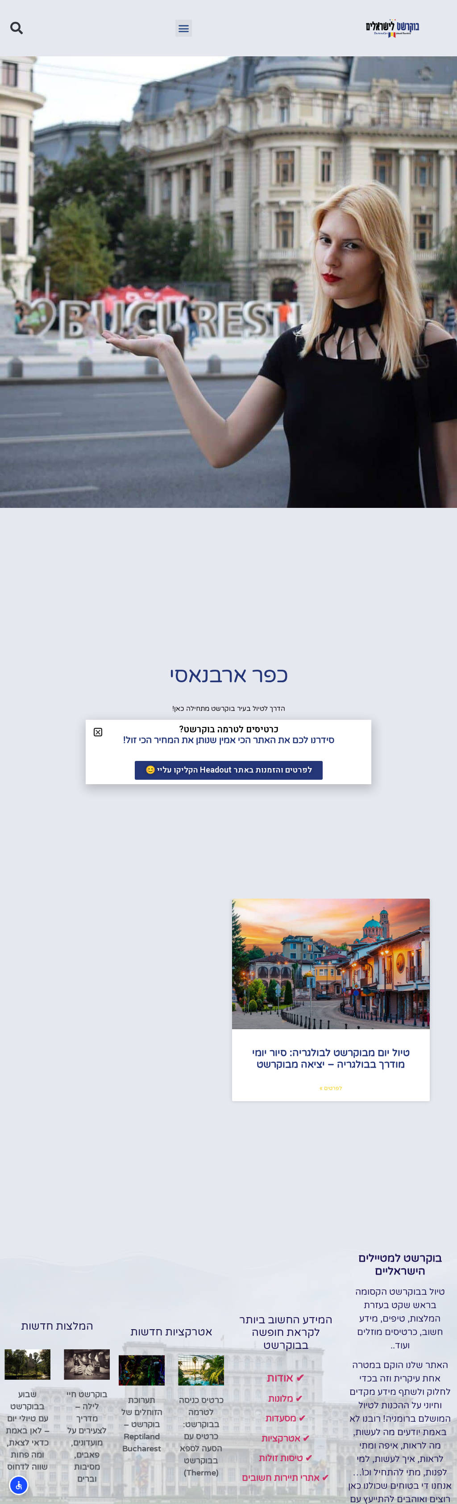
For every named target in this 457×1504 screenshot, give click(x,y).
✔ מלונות (285, 1399)
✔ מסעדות (286, 1418)
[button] (183, 28)
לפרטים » (331, 1088)
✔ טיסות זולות (286, 1458)
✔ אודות (286, 1378)
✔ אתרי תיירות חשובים (285, 1478)
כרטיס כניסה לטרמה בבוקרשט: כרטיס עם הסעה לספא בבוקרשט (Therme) (201, 1436)
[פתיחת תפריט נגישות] (19, 1485)
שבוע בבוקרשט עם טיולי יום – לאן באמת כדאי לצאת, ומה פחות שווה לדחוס (28, 1431)
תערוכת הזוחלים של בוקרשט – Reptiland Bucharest (141, 1424)
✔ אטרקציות (286, 1438)
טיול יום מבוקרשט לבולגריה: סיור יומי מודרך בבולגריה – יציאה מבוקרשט (331, 1058)
